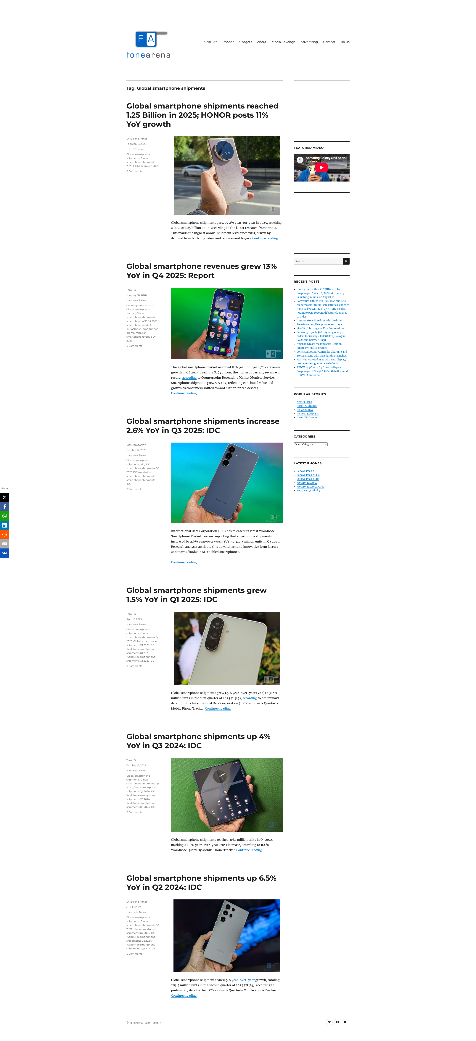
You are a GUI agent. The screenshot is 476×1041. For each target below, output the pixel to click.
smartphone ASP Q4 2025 (141, 321)
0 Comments (134, 171)
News (140, 149)
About (261, 42)
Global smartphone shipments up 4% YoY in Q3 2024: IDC (198, 741)
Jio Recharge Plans (308, 413)
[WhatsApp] (4, 516)
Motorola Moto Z (307, 482)
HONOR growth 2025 (145, 165)
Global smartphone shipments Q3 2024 (142, 783)
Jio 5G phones (305, 409)
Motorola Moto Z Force (310, 486)
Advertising (309, 42)
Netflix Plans (304, 402)
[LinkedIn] (4, 525)
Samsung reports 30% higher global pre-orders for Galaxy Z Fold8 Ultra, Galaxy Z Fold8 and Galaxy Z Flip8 (321, 336)
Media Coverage (284, 42)
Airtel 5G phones (307, 405)
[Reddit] (4, 534)
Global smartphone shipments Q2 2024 (142, 925)
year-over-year (243, 980)
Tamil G (131, 289)
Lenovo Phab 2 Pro (308, 478)
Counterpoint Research (140, 305)
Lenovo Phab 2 (305, 471)
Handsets (132, 300)
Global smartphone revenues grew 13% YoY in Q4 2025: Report (201, 271)
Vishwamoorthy (136, 444)
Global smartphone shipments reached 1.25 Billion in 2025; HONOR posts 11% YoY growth (202, 115)
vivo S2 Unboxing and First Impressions (320, 328)
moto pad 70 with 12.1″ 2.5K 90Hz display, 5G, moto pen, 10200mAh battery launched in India (322, 312)
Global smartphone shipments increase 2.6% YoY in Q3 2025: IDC (202, 426)
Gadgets (245, 42)
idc (142, 464)
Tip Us (345, 42)
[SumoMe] (4, 553)
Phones (228, 42)
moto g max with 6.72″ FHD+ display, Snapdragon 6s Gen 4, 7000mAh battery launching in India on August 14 (320, 293)
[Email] (4, 543)
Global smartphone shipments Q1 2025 (142, 637)
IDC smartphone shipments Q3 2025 (142, 468)
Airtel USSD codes (307, 417)
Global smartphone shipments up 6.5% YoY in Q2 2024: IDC (201, 882)
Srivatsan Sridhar (136, 138)
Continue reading (265, 238)
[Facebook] (4, 506)
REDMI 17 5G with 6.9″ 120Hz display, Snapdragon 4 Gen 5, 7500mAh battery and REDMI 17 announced (322, 371)
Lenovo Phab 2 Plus (308, 475)
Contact (329, 42)
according (189, 377)
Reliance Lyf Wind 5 (308, 490)
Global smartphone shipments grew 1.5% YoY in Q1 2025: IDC (196, 595)
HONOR (131, 149)
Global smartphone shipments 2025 (140, 162)
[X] (4, 497)
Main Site (211, 42)
